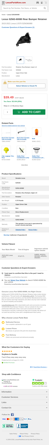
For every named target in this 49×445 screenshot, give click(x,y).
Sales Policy (13, 434)
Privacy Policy (35, 434)
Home (3, 14)
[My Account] (41, 2)
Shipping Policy (20, 230)
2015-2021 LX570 (28, 296)
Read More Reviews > (40, 367)
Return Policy (32, 230)
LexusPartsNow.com (8, 305)
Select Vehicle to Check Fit (26, 86)
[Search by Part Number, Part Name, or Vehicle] (44, 8)
